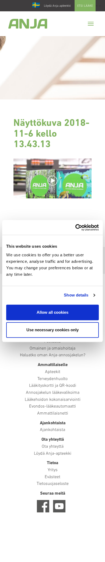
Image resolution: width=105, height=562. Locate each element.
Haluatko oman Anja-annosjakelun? (52, 355)
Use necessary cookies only (52, 329)
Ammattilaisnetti (52, 413)
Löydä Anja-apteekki (57, 6)
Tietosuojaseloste (53, 484)
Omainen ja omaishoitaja (52, 348)
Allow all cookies (52, 312)
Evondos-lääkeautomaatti (52, 406)
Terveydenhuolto (52, 379)
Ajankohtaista (52, 430)
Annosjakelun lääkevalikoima (52, 393)
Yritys (53, 470)
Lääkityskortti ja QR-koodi (52, 386)
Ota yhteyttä (53, 446)
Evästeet (52, 477)
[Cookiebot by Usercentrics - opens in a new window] (75, 227)
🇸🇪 (36, 5)
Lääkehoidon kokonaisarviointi (52, 400)
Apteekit (52, 372)
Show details (76, 295)
